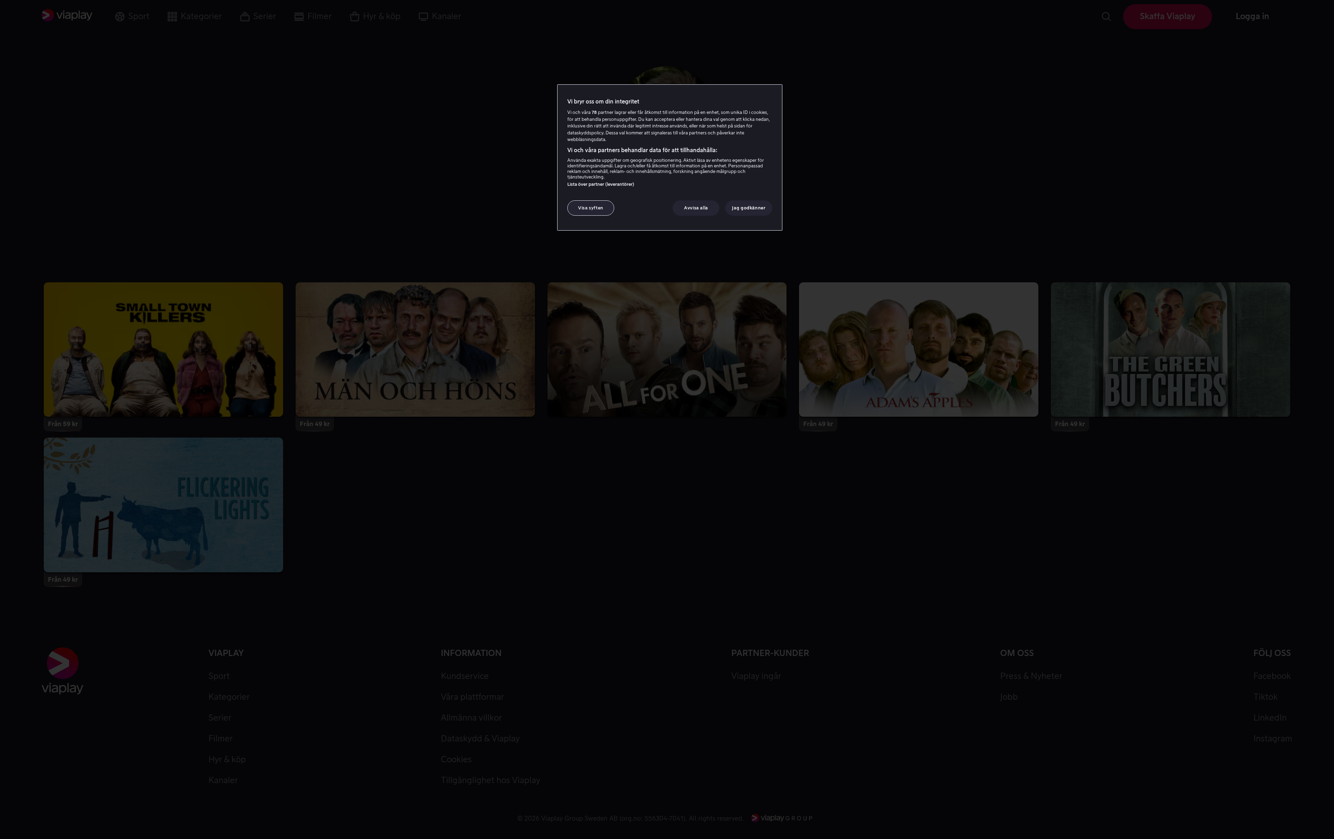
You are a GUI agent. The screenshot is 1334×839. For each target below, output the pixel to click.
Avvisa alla (696, 208)
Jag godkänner (748, 208)
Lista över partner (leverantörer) (600, 184)
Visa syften (590, 208)
